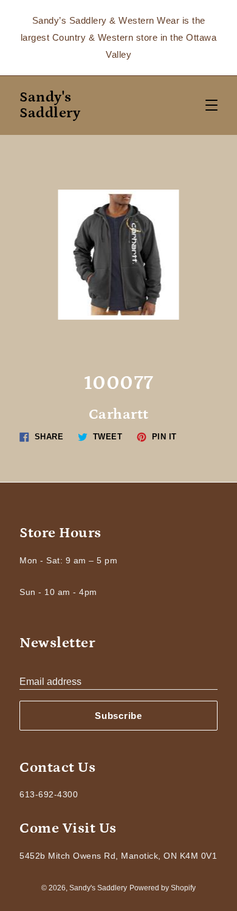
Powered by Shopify (162, 888)
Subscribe (118, 715)
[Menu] (211, 105)
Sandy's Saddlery (49, 105)
